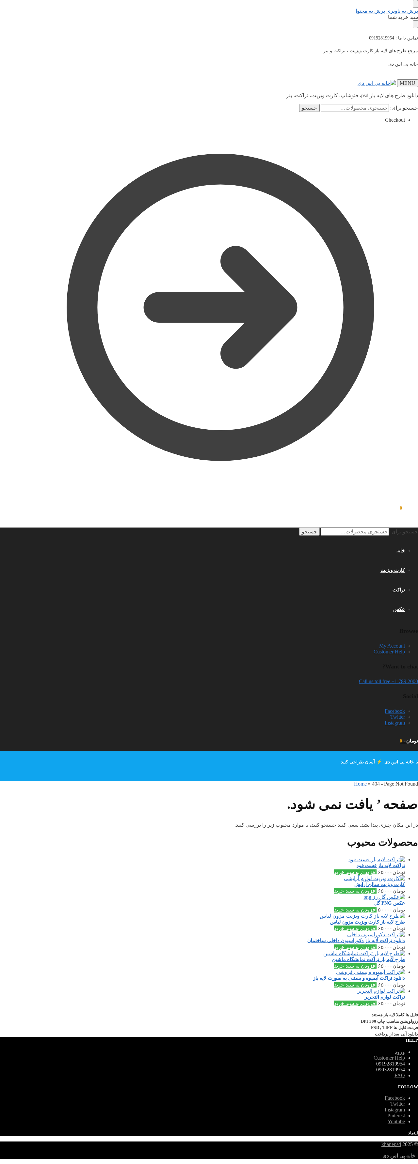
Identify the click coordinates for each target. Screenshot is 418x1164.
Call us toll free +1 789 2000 (388, 681)
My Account (392, 646)
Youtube (396, 1121)
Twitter (397, 717)
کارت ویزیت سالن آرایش (379, 884)
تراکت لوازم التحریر (385, 997)
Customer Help (389, 651)
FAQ (399, 1075)
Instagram (395, 723)
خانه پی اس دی (403, 64)
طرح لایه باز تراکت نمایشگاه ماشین (368, 959)
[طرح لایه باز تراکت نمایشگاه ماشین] (220, 953)
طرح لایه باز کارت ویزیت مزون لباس (367, 922)
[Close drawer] (415, 24)
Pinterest (396, 1115)
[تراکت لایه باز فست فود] (220, 859)
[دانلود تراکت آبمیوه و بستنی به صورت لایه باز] (220, 972)
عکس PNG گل (389, 903)
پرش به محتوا (370, 11)
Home (360, 784)
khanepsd (391, 1144)
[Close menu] (415, 4)
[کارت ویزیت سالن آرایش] (220, 878)
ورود (400, 1052)
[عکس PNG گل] (220, 897)
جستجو (309, 108)
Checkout (395, 120)
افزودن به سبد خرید (355, 872)
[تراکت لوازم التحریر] (220, 991)
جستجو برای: (404, 108)
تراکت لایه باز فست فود (381, 865)
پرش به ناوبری (402, 11)
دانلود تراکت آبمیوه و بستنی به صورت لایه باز (359, 978)
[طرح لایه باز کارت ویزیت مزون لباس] (220, 916)
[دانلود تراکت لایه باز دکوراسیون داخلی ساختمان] (220, 934)
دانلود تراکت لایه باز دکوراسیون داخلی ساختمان (356, 940)
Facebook (395, 711)
